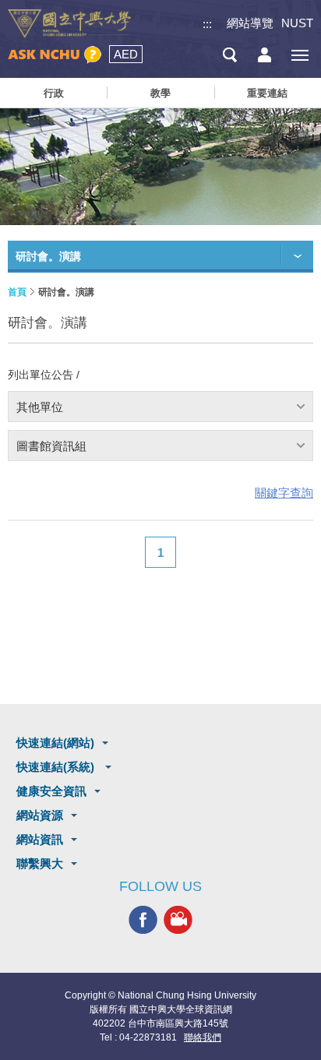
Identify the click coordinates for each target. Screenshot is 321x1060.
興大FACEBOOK (143, 919)
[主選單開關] (299, 55)
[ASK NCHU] (54, 55)
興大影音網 (178, 919)
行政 (54, 93)
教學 (160, 93)
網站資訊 (39, 839)
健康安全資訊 (51, 791)
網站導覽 (250, 23)
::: (207, 23)
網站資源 (39, 815)
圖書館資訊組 (51, 446)
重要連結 (267, 93)
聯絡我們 (202, 1037)
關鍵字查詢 (284, 492)
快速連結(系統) (56, 766)
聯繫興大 (39, 863)
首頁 (17, 292)
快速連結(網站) (55, 742)
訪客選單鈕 (264, 55)
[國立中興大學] (69, 23)
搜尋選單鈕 (229, 55)
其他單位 (39, 407)
